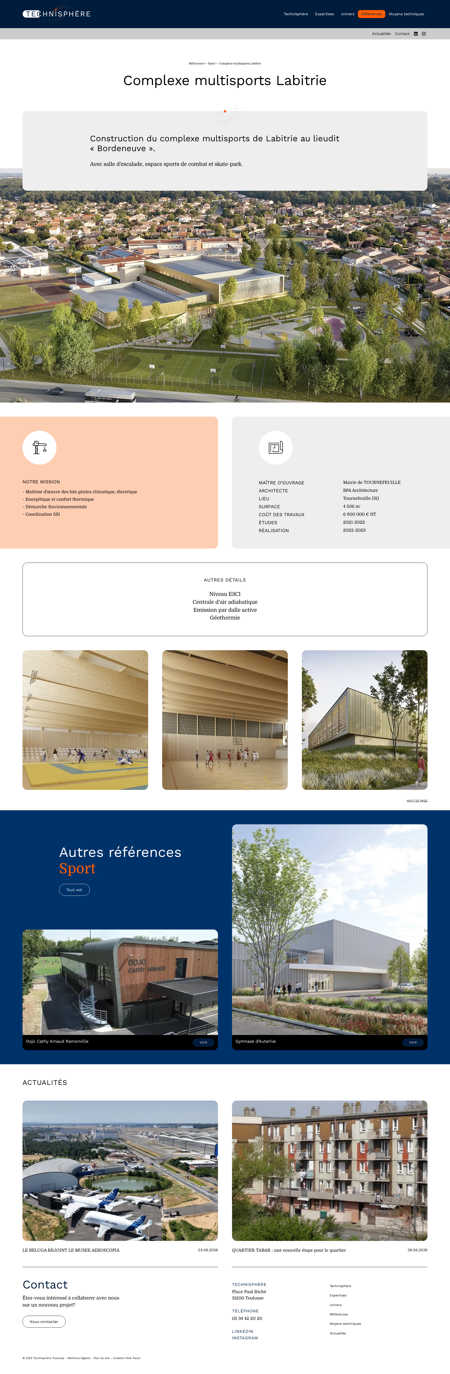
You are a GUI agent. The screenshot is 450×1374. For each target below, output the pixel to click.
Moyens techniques (406, 14)
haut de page (417, 800)
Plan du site (102, 1358)
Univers (347, 14)
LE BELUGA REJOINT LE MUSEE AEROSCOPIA (71, 1250)
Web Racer (133, 1358)
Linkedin (242, 1331)
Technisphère (296, 14)
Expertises (324, 14)
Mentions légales (79, 1358)
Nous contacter (44, 1321)
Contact (402, 33)
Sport (211, 63)
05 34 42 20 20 (247, 1318)
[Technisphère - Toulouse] (56, 14)
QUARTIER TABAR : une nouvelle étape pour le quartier (289, 1250)
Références (371, 14)
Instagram (245, 1337)
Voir (203, 1042)
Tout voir (74, 890)
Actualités (381, 33)
